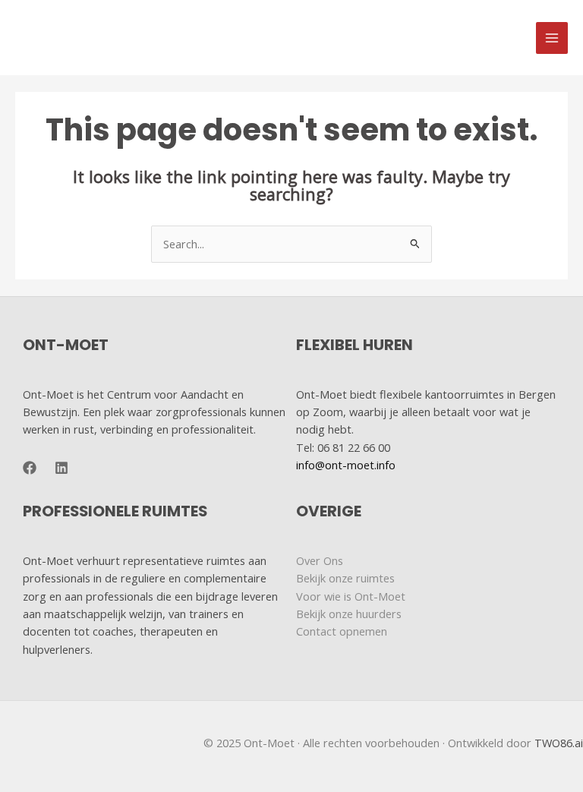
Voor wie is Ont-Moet (350, 596)
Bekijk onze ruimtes (345, 577)
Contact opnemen (341, 631)
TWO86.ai (558, 742)
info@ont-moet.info (345, 464)
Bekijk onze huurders (349, 613)
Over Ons (319, 560)
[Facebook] (29, 468)
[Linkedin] (61, 468)
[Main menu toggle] (552, 38)
